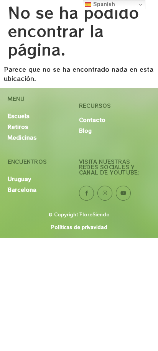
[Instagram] (104, 193)
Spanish (103, 4)
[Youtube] (123, 193)
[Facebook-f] (86, 193)
